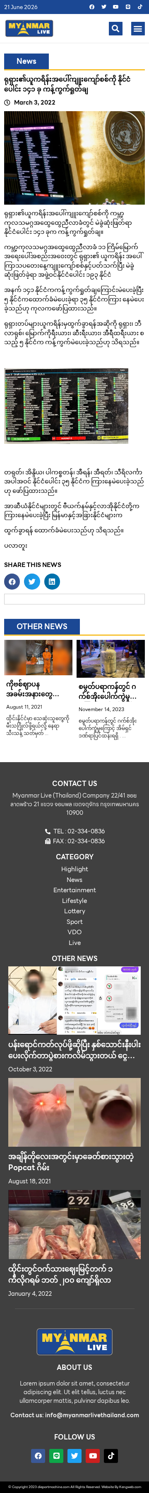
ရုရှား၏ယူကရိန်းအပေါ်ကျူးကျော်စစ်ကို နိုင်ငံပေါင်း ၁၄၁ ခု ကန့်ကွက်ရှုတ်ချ (67, 84)
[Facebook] (92, 7)
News (26, 61)
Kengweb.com (130, 1487)
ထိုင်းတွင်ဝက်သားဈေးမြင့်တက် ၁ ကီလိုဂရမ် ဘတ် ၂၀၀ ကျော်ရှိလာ (60, 1274)
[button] (116, 28)
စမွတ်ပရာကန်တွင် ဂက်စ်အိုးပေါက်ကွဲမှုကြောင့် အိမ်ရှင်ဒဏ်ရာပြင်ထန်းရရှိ (110, 701)
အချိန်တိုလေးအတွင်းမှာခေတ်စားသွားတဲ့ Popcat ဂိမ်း (71, 1161)
